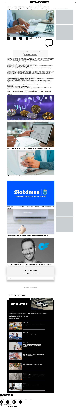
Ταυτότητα (25, 399)
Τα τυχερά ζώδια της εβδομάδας (29, 334)
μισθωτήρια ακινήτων (33, 91)
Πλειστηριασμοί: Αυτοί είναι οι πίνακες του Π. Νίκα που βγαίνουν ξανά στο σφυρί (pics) (23, 88)
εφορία (8, 91)
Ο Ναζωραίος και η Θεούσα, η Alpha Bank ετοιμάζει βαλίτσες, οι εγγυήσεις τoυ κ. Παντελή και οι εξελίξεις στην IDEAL (29, 87)
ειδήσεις (17, 90)
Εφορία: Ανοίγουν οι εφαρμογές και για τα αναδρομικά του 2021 (19, 86)
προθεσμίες (47, 91)
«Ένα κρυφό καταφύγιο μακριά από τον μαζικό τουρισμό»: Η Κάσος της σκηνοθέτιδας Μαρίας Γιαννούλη (32, 345)
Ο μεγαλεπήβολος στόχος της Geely (39, 313)
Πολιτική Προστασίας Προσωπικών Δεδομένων (14, 399)
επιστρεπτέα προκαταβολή (18, 91)
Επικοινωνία (29, 399)
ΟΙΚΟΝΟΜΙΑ (40, 5)
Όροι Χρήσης (2, 399)
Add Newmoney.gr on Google (30, 54)
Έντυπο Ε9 (41, 91)
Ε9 (25, 91)
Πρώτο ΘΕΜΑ (39, 90)
